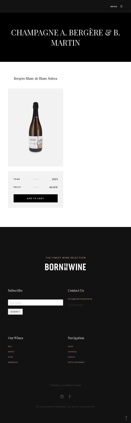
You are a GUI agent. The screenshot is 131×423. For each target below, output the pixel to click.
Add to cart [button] (35, 198)
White (11, 351)
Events (71, 357)
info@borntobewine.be (80, 299)
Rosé (10, 357)
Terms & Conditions (65, 385)
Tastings (72, 351)
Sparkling (13, 362)
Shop (70, 346)
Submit (15, 311)
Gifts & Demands (76, 362)
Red (10, 346)
